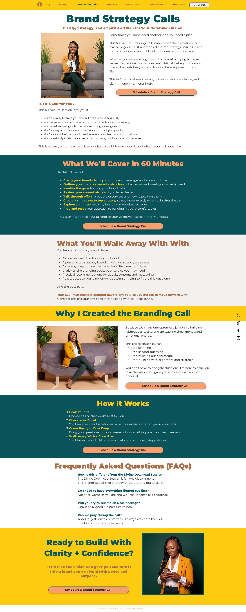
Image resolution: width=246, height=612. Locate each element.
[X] (238, 315)
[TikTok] (238, 323)
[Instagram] (238, 338)
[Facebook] (238, 330)
